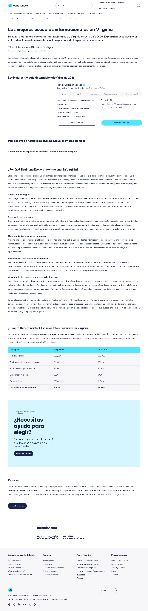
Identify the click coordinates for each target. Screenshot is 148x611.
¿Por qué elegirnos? (16, 571)
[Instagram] (14, 604)
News (112, 8)
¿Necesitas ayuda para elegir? (29, 426)
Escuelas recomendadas (87, 561)
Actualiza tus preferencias (88, 564)
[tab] (64, 94)
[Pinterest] (35, 604)
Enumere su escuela (119, 561)
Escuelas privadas (76, 13)
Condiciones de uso (39, 599)
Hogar (10, 18)
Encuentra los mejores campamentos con (91, 571)
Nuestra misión (14, 561)
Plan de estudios (95, 13)
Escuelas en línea (56, 13)
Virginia (44, 18)
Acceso (80, 578)
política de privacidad (18, 599)
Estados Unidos (35, 18)
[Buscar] (90, 5)
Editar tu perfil (117, 564)
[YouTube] (24, 604)
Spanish (104, 590)
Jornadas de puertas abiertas (112, 3)
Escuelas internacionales (21, 13)
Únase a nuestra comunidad (20, 575)
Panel (113, 571)
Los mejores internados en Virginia (73, 537)
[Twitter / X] (29, 604)
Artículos (103, 8)
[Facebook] (9, 604)
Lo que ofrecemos (16, 568)
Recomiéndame (49, 561)
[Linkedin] (19, 604)
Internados (40, 13)
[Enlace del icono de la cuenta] (138, 5)
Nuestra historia (15, 564)
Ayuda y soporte (118, 568)
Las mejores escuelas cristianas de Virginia (47, 537)
